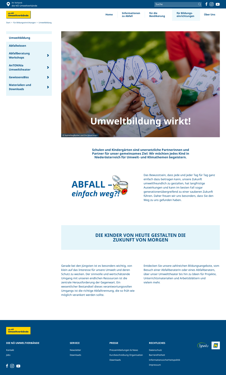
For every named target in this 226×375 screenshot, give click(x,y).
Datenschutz (155, 350)
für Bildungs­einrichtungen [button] (185, 14)
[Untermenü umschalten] (48, 55)
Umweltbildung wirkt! (140, 120)
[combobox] (178, 4)
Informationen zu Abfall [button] (131, 14)
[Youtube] (218, 4)
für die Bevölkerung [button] (157, 14)
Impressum (155, 364)
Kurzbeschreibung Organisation (126, 354)
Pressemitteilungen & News (123, 350)
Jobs (8, 354)
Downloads (75, 354)
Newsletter (75, 350)
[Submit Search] (200, 4)
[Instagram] (211, 4)
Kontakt (10, 350)
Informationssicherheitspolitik (164, 359)
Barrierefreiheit (157, 354)
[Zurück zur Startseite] (18, 14)
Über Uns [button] (209, 14)
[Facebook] (206, 4)
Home (109, 14)
